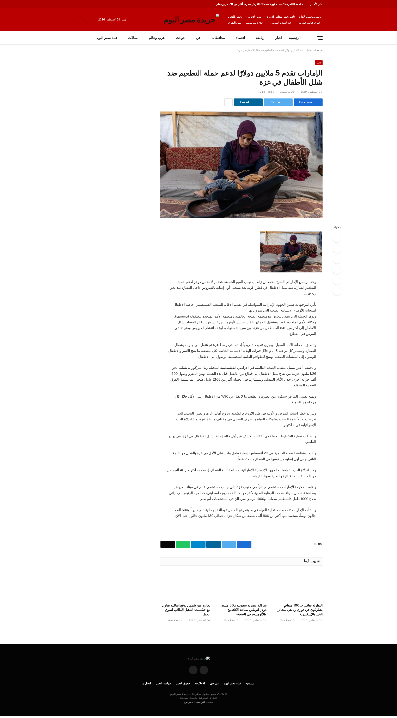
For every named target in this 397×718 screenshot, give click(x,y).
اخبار (278, 38)
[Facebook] (337, 238)
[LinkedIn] (337, 259)
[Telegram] (337, 270)
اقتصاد (240, 38)
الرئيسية (294, 38)
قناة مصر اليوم (107, 38)
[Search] (83, 38)
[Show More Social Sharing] (228, 102)
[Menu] (320, 38)
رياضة (260, 38)
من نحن (214, 683)
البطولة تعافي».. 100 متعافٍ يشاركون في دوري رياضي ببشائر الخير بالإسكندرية (300, 609)
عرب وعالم (157, 38)
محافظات (218, 38)
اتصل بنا (146, 683)
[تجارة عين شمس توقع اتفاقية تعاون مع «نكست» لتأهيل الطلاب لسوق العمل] (185, 585)
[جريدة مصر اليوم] (191, 20)
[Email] (337, 291)
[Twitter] (337, 249)
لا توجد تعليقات (287, 91)
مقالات (133, 38)
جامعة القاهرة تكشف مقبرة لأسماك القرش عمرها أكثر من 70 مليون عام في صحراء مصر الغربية (256, 4)
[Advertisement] (43, 91)
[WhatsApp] (337, 280)
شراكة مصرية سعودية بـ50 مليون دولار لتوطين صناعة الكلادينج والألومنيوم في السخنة (243, 609)
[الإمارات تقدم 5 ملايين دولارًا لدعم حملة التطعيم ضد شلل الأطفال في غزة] (241, 164)
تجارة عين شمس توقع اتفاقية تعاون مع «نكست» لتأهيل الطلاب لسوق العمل (186, 609)
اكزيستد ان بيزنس (194, 702)
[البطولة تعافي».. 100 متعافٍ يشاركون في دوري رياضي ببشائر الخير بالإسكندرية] (297, 585)
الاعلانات (200, 683)
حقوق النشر (183, 683)
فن (198, 38)
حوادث (180, 38)
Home (319, 50)
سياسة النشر (163, 683)
